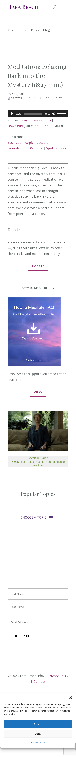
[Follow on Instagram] (17, 564)
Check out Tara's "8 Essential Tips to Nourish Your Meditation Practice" (38, 462)
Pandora (36, 148)
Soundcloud (17, 148)
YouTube (14, 142)
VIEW (38, 392)
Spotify (51, 148)
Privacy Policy (38, 742)
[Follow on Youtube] (24, 564)
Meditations (17, 30)
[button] (70, 697)
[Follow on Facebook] (10, 564)
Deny (38, 733)
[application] (38, 113)
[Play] (12, 113)
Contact (39, 681)
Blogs (47, 30)
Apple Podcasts (36, 142)
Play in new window (36, 120)
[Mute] (54, 113)
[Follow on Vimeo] (31, 564)
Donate (38, 266)
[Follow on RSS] (39, 564)
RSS (63, 148)
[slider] (62, 113)
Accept (38, 724)
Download (15, 126)
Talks (35, 30)
